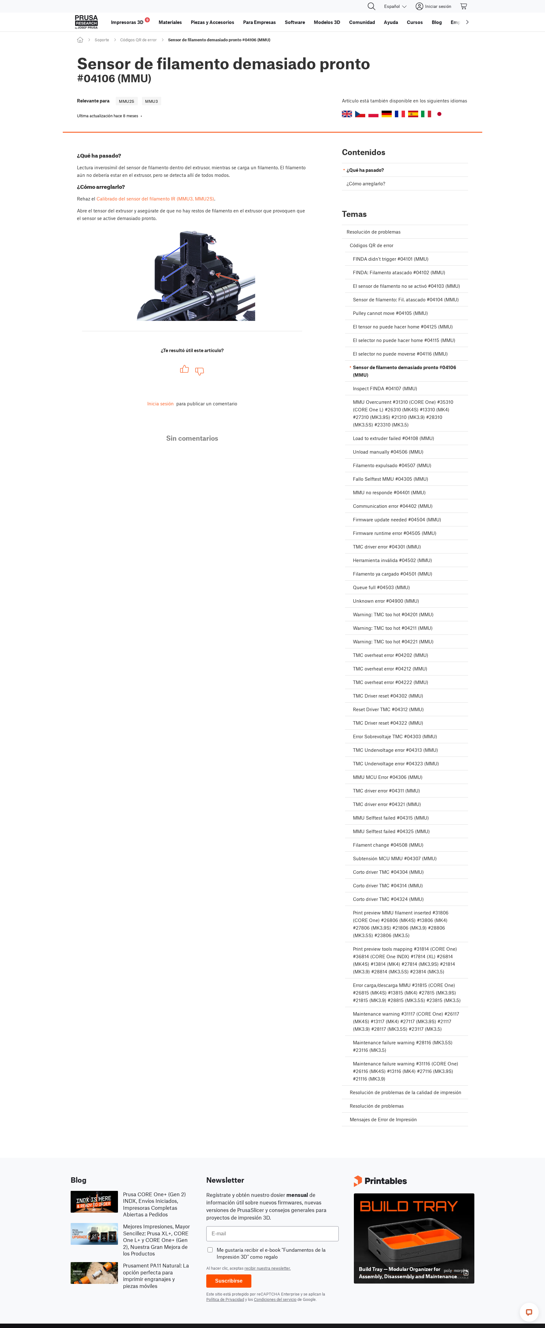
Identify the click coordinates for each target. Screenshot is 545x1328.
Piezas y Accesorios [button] (212, 22)
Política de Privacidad (225, 1299)
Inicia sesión (160, 403)
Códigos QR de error (138, 39)
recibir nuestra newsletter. (267, 1268)
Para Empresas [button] (259, 22)
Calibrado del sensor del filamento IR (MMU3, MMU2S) (155, 198)
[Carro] (464, 6)
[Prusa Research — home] (86, 22)
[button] (347, 114)
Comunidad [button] (362, 22)
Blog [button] (437, 22)
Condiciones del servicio (275, 1299)
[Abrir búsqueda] (371, 6)
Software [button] (295, 22)
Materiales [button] (170, 22)
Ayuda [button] (391, 22)
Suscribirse (229, 1281)
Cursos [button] (415, 22)
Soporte (102, 39)
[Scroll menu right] (467, 22)
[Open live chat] (529, 1312)
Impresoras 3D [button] (130, 21)
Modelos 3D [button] (327, 22)
